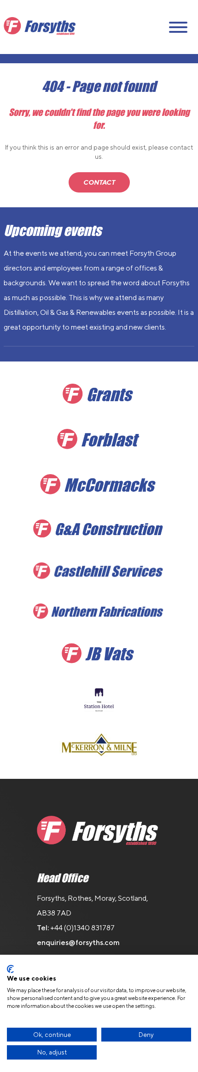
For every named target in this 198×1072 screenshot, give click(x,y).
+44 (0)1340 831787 (82, 927)
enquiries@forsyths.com (78, 942)
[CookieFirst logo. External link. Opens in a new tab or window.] (10, 969)
